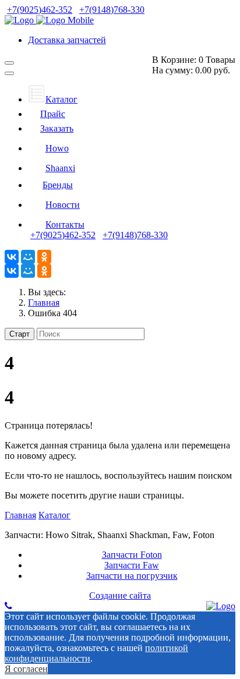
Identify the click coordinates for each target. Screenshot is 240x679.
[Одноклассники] (44, 257)
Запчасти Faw (131, 565)
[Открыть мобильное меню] (9, 63)
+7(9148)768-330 (111, 10)
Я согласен (26, 669)
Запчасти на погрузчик (132, 576)
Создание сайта (120, 595)
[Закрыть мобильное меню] (9, 73)
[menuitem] (52, 99)
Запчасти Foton (132, 555)
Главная (20, 515)
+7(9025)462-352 (39, 10)
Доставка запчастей (67, 40)
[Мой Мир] (28, 257)
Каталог (54, 515)
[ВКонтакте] (12, 257)
